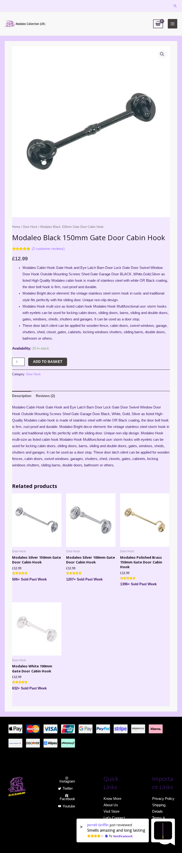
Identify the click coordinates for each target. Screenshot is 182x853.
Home (16, 227)
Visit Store (111, 811)
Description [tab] (21, 396)
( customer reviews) (48, 249)
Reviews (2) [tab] (45, 396)
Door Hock (30, 227)
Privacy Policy (163, 799)
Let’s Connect (114, 818)
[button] (162, 54)
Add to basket (47, 362)
